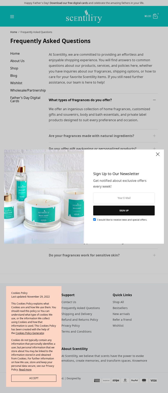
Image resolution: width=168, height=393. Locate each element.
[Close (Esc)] (158, 156)
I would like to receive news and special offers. (122, 219)
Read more (25, 369)
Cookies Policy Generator (30, 333)
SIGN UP (124, 210)
